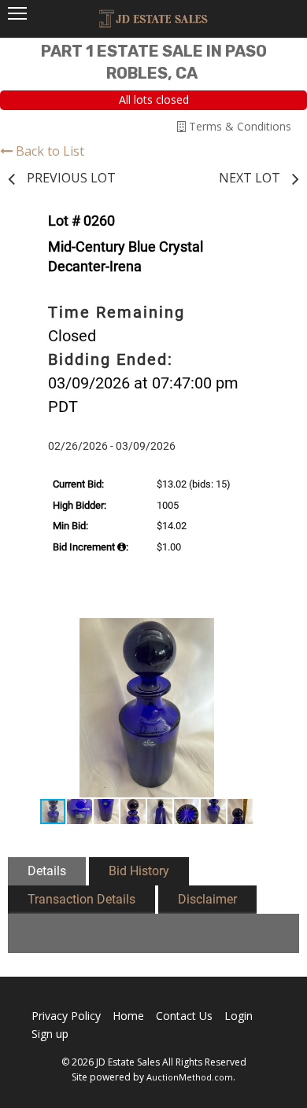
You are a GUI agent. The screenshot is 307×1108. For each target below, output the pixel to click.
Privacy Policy (66, 1015)
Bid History (139, 870)
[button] (266, 632)
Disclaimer (207, 899)
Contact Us (184, 1015)
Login (238, 1015)
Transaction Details (81, 899)
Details (47, 870)
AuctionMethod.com (189, 1077)
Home (128, 1015)
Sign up (49, 1033)
